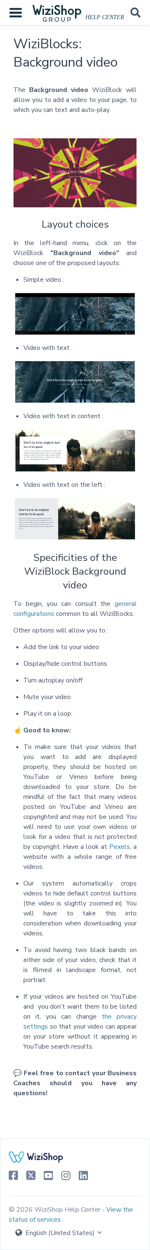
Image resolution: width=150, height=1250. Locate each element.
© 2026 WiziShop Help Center (55, 1209)
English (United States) (60, 1233)
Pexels (119, 846)
